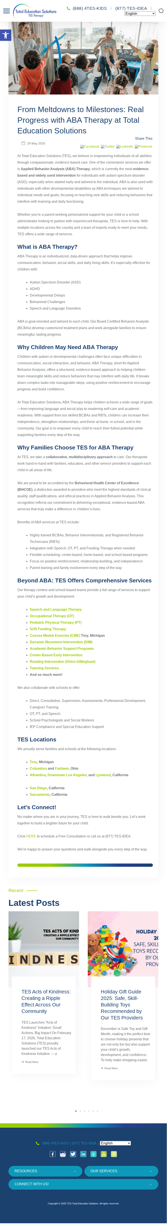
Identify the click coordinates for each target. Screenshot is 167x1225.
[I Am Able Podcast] (94, 1154)
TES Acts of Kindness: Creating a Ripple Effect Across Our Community (46, 1001)
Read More (31, 1062)
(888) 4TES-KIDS (90, 8)
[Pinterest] (143, 147)
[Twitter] (108, 147)
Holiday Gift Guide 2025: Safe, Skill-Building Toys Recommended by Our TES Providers (122, 1005)
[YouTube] (104, 1154)
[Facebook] (89, 147)
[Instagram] (63, 1154)
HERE (31, 836)
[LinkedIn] (125, 147)
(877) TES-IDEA (131, 8)
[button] (5, 35)
